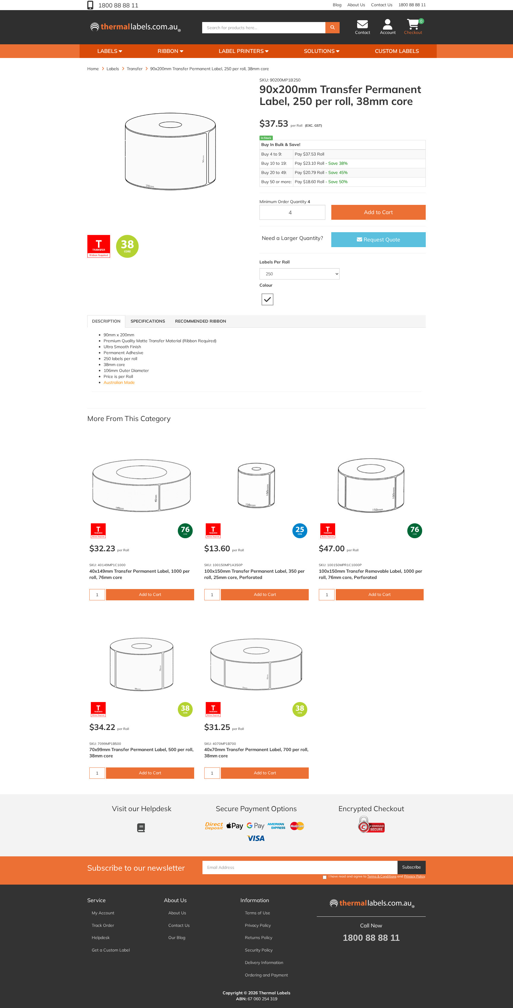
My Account (103, 913)
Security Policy (259, 950)
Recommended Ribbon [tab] (200, 321)
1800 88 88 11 (117, 5)
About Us (356, 4)
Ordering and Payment (266, 975)
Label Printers (242, 51)
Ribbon (169, 51)
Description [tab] (106, 321)
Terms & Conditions (381, 876)
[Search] (332, 27)
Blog (337, 4)
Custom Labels (397, 51)
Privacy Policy (414, 876)
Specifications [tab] (148, 321)
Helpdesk (101, 937)
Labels (108, 51)
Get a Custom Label (111, 950)
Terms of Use (257, 913)
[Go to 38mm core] (127, 246)
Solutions (320, 51)
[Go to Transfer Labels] (98, 246)
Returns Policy (258, 937)
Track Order (103, 925)
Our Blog (176, 937)
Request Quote (381, 239)
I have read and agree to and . (377, 876)
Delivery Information (264, 962)
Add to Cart (378, 212)
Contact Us (381, 4)
